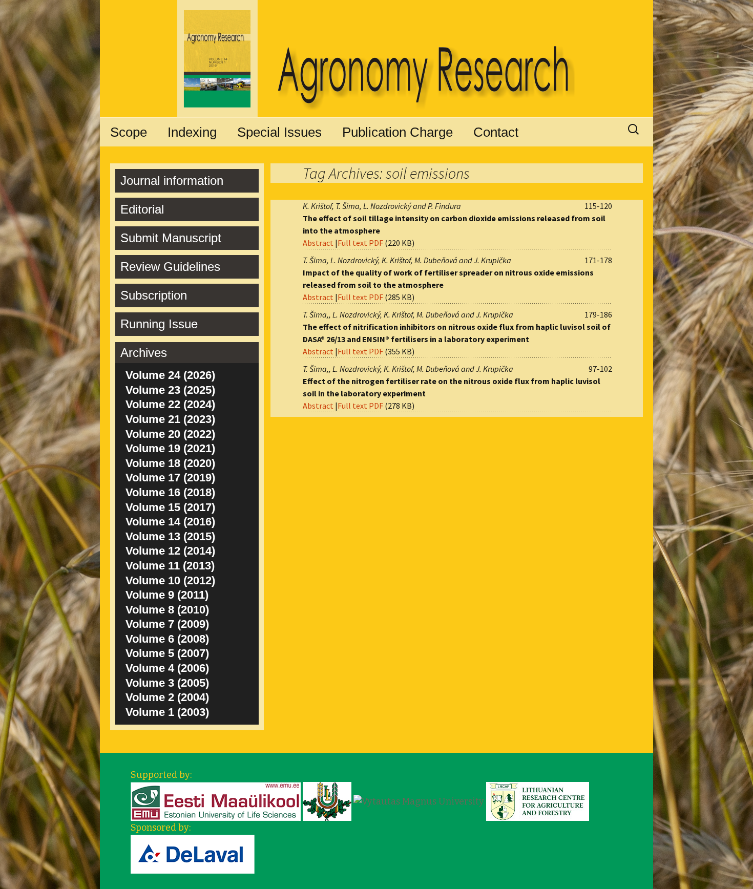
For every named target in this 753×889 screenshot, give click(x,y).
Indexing (192, 132)
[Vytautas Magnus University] (418, 801)
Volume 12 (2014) (170, 550)
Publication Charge (397, 132)
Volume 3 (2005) (167, 682)
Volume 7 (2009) (167, 624)
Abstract (318, 243)
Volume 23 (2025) (170, 390)
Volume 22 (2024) (170, 404)
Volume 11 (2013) (170, 565)
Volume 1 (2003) (167, 712)
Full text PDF (360, 243)
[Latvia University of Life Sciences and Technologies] (327, 801)
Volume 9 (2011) (167, 594)
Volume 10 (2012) (170, 580)
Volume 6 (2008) (167, 638)
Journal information (171, 180)
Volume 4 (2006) (167, 668)
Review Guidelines (170, 266)
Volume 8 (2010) (167, 609)
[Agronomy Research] (376, 59)
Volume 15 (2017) (170, 507)
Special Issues (279, 132)
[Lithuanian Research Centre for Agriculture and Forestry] (537, 801)
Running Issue (159, 324)
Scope (128, 132)
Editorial (142, 209)
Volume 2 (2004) (167, 697)
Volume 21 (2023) (170, 419)
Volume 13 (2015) (170, 536)
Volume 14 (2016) (170, 521)
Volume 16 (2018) (170, 492)
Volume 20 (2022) (170, 434)
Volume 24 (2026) (170, 375)
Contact (495, 132)
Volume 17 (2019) (170, 477)
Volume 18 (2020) (170, 463)
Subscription (153, 295)
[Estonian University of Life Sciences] (216, 801)
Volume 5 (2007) (167, 653)
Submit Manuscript (170, 238)
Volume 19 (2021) (170, 448)
